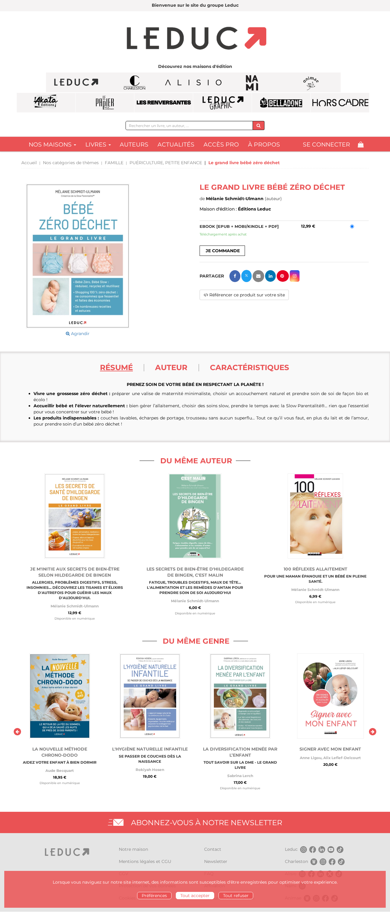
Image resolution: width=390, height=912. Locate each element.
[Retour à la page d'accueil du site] (195, 39)
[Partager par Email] (258, 276)
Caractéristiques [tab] (249, 367)
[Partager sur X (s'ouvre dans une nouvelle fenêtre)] (246, 276)
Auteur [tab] (171, 367)
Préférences (154, 895)
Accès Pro (221, 144)
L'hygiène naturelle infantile (150, 749)
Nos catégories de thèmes (71, 162)
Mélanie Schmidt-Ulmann (235, 198)
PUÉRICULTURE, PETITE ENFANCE (165, 162)
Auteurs (134, 144)
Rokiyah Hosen (150, 769)
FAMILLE (114, 162)
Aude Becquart (59, 770)
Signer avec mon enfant (330, 749)
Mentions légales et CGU (145, 861)
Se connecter (326, 144)
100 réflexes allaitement (315, 569)
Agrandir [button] (80, 333)
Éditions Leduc (254, 209)
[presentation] (17, 731)
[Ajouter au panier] (222, 251)
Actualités (176, 144)
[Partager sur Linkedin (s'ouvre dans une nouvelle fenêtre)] (270, 276)
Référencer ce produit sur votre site (246, 295)
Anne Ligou (310, 757)
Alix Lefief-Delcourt (342, 757)
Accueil (29, 162)
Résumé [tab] (116, 367)
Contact (212, 849)
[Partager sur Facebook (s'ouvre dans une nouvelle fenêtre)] (234, 276)
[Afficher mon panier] (360, 144)
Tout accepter (195, 895)
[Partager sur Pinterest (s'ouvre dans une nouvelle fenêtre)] (283, 276)
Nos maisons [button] (51, 144)
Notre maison (133, 849)
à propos (264, 144)
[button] (77, 256)
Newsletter (215, 861)
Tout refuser (236, 895)
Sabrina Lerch (240, 775)
